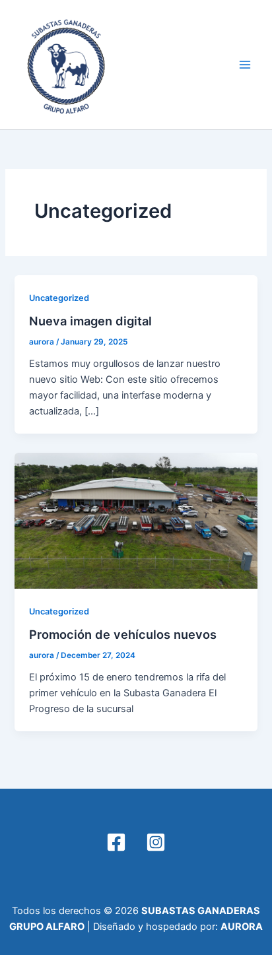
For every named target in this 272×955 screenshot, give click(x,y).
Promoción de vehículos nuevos (123, 634)
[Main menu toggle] (245, 65)
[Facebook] (116, 842)
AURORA (242, 927)
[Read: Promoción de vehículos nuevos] (136, 520)
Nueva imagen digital (90, 320)
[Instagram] (156, 842)
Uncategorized (59, 298)
